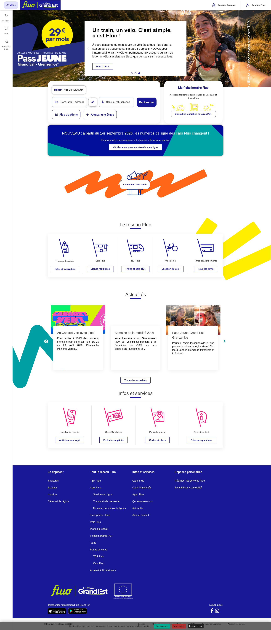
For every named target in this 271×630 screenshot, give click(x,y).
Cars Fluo (95, 487)
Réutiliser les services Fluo (190, 480)
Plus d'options (68, 114)
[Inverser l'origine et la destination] (92, 102)
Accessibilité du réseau (103, 570)
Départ (58, 89)
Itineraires (53, 480)
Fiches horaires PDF (101, 535)
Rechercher (146, 102)
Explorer (52, 487)
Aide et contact (140, 515)
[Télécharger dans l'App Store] (57, 611)
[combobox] (69, 102)
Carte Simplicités (141, 487)
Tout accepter (162, 626)
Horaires (52, 494)
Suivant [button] (224, 341)
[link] (193, 114)
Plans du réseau (99, 529)
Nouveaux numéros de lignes (109, 508)
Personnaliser (195, 626)
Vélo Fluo (95, 522)
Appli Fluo (138, 494)
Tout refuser (178, 626)
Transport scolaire (100, 515)
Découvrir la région (58, 501)
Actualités (137, 508)
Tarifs (93, 542)
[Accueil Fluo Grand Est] (40, 5)
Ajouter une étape (102, 114)
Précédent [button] (46, 341)
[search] (74, 102)
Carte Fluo (138, 480)
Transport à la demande (106, 501)
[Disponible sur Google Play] (77, 611)
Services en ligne (102, 494)
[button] (88, 48)
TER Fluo (95, 480)
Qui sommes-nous (142, 501)
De (56, 102)
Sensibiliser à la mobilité (188, 487)
